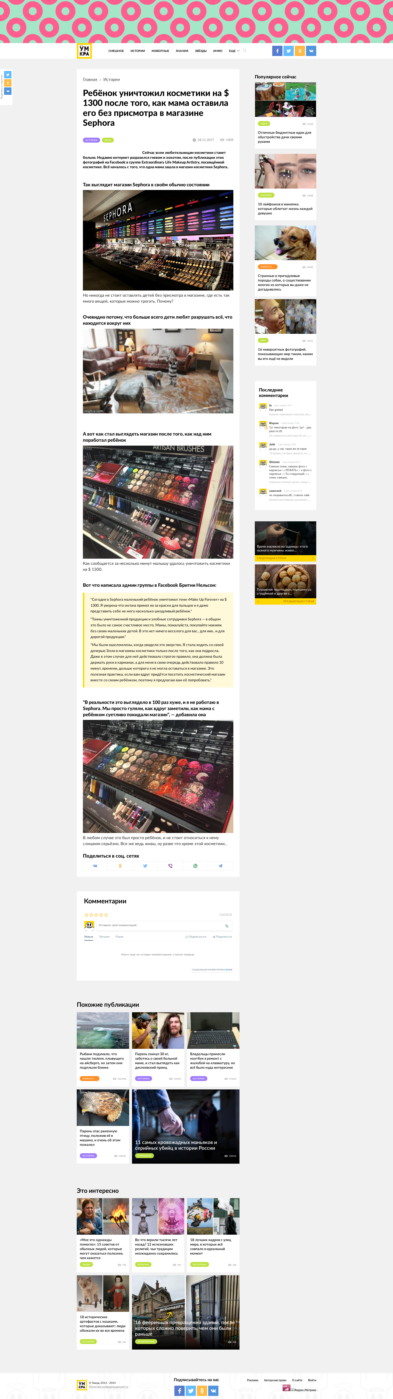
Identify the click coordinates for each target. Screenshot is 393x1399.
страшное (144, 1156)
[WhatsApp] (195, 866)
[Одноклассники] (7, 83)
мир (263, 341)
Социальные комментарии (212, 970)
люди (86, 1265)
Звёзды (201, 51)
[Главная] (84, 51)
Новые (88, 936)
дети (108, 140)
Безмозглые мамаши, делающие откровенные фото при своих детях (309, 499)
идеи (264, 124)
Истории (138, 51)
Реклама (252, 1380)
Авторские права (275, 1380)
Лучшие (104, 936)
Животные (160, 51)
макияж (266, 195)
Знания (182, 51)
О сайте (297, 1380)
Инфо (217, 51)
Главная (90, 80)
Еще (232, 51)
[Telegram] (220, 866)
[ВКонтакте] (7, 91)
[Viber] (170, 866)
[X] (7, 74)
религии (143, 1265)
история (88, 1342)
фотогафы (199, 1265)
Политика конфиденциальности (108, 1387)
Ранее (119, 936)
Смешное (116, 51)
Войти (312, 1380)
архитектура (146, 1342)
